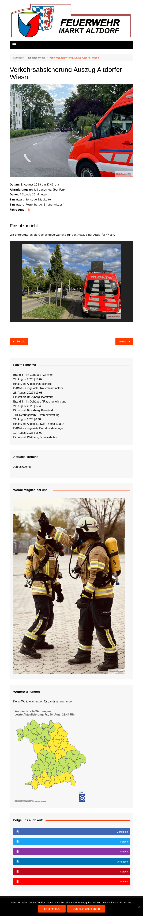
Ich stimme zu (51, 908)
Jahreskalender (22, 466)
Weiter (122, 341)
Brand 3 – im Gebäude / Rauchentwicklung (39, 401)
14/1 (28, 209)
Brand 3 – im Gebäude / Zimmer (33, 374)
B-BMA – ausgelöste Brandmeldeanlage (38, 428)
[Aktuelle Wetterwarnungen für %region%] (51, 755)
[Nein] (138, 907)
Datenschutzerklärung (86, 908)
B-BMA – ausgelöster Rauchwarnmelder (38, 388)
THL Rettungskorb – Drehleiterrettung (36, 414)
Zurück (21, 341)
